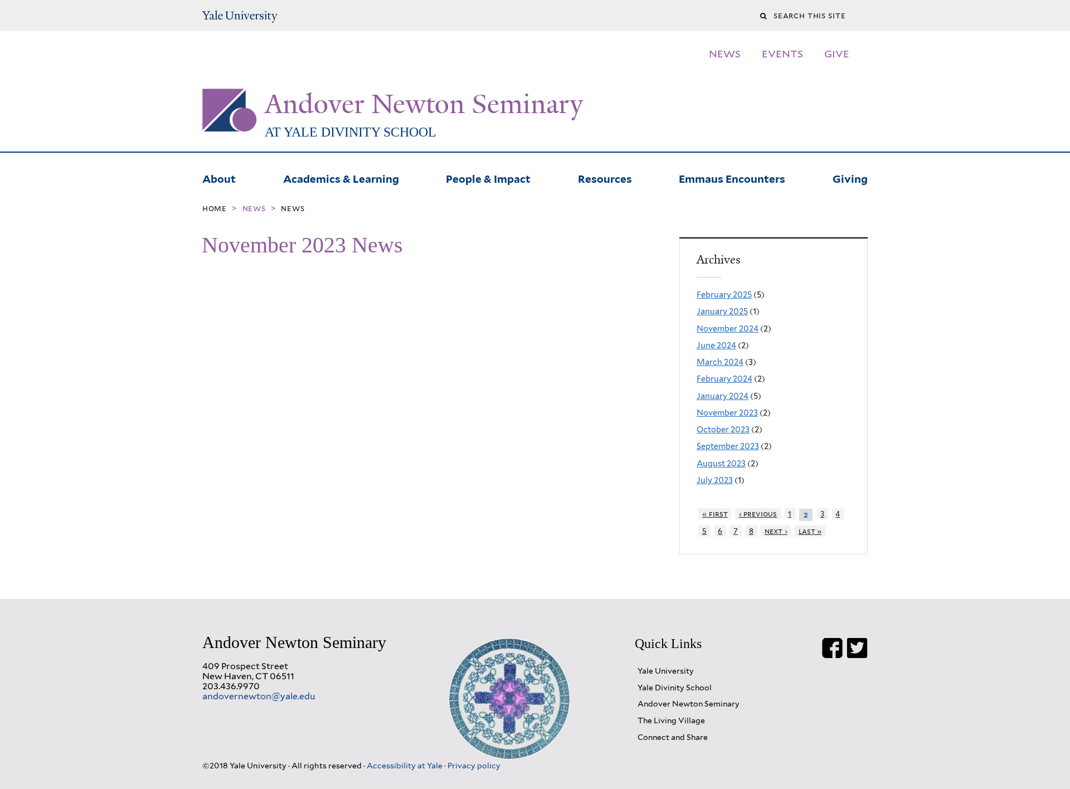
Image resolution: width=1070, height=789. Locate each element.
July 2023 (715, 480)
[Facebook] (832, 648)
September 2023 (728, 446)
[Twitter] (857, 648)
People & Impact (488, 178)
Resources (605, 178)
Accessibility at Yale (405, 765)
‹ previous (758, 513)
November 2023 (727, 412)
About (219, 178)
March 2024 (720, 362)
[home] (230, 123)
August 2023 (721, 463)
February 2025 (724, 294)
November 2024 (727, 328)
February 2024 (724, 378)
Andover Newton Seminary (424, 104)
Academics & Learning (341, 178)
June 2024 (716, 345)
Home (214, 208)
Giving (850, 178)
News (292, 208)
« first (715, 513)
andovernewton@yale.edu (258, 696)
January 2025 (722, 311)
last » (810, 531)
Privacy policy (474, 765)
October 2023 (723, 429)
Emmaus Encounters (732, 178)
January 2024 (722, 396)
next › (776, 531)
